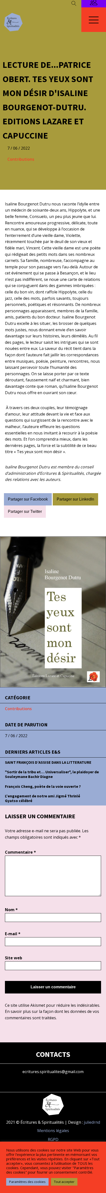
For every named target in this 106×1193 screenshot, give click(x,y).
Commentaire (20, 852)
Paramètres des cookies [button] (27, 1181)
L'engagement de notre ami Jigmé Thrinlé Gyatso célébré (42, 798)
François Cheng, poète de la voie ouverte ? (43, 786)
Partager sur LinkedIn (75, 499)
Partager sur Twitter (25, 511)
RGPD (53, 1139)
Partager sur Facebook (28, 499)
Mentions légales (53, 1130)
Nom (11, 909)
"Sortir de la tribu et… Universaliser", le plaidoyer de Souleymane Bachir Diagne (52, 774)
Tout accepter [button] (64, 1181)
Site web (13, 958)
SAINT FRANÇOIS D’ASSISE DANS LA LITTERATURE (48, 762)
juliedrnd (92, 1122)
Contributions (20, 159)
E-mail (12, 933)
